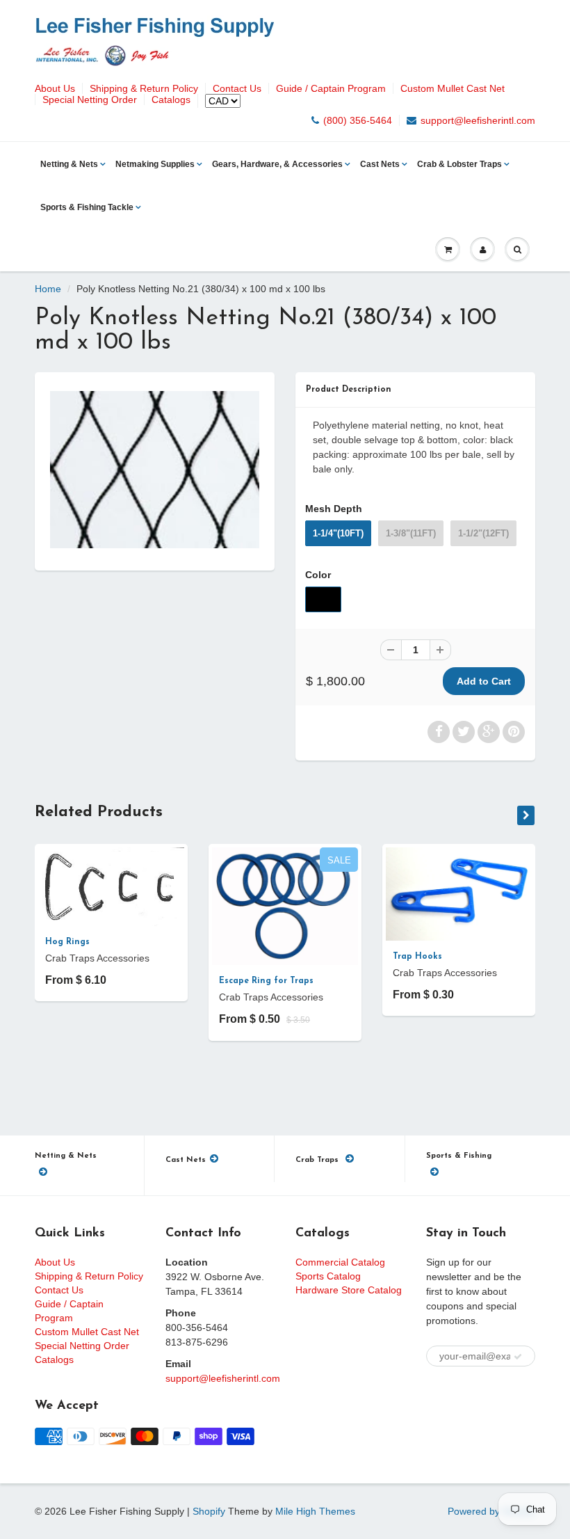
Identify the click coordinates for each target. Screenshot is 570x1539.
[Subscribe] (518, 1357)
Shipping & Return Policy (144, 88)
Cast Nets (380, 164)
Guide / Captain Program (331, 88)
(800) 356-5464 (357, 120)
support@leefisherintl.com (478, 120)
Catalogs (171, 99)
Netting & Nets (69, 164)
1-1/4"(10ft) (338, 533)
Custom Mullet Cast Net (452, 88)
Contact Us (237, 88)
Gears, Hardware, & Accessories (277, 164)
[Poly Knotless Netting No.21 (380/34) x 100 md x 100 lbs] (154, 469)
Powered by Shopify (491, 1511)
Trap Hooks (417, 956)
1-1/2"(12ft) (483, 533)
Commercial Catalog (340, 1262)
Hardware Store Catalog (348, 1289)
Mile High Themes (315, 1511)
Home (48, 288)
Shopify (209, 1511)
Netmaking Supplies (155, 164)
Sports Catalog (328, 1276)
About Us (55, 88)
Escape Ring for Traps (266, 981)
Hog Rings (67, 942)
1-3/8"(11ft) (411, 533)
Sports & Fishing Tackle (86, 207)
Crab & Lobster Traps (459, 164)
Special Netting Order (89, 99)
